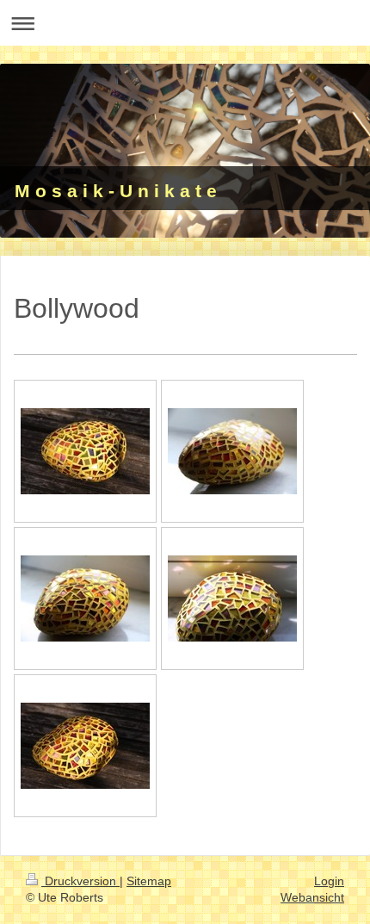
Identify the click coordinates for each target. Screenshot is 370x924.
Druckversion (80, 881)
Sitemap (148, 881)
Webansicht (312, 897)
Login (329, 881)
